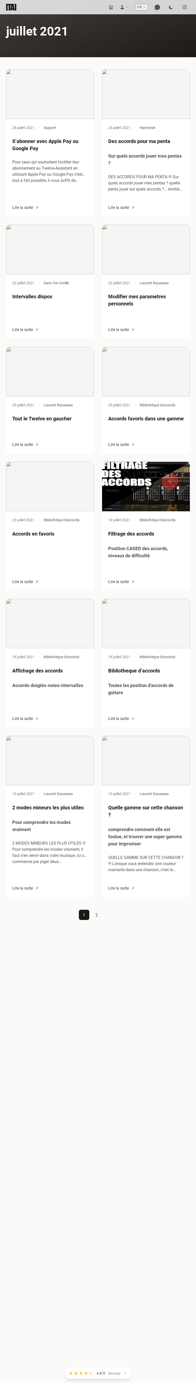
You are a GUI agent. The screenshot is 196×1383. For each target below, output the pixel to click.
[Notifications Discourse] (157, 7)
